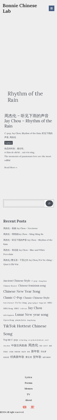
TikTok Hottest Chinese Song (24, 329)
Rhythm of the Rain (31, 133)
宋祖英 (5, 352)
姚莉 (50, 346)
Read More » (10, 168)
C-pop (7, 133)
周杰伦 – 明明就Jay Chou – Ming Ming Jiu (23, 234)
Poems (28, 382)
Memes (29, 388)
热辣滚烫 (6, 357)
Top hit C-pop (10, 339)
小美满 (11, 352)
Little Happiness (8, 315)
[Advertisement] (28, 45)
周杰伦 (13, 137)
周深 (40, 346)
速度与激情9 (47, 357)
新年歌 (35, 351)
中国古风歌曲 (19, 345)
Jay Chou (16, 133)
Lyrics (8, 142)
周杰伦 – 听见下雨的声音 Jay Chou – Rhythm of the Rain (28, 120)
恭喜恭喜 (17, 352)
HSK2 (16, 308)
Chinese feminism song (32, 285)
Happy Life (42, 303)
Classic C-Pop (12, 297)
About (28, 400)
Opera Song (8, 320)
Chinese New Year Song (21, 291)
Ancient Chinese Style (16, 280)
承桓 (28, 352)
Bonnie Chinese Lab (20, 8)
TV (28, 394)
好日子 (45, 346)
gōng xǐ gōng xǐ (33, 303)
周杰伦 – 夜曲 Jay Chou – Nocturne (20, 228)
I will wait (23, 309)
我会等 (23, 352)
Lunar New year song (31, 314)
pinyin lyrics (20, 320)
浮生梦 (43, 351)
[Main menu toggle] (51, 8)
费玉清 (28, 357)
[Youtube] (25, 407)
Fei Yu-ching (21, 303)
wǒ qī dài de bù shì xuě (36, 340)
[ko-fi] (32, 407)
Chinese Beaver (10, 286)
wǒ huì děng (23, 340)
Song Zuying (31, 320)
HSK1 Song (8, 308)
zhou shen (6, 346)
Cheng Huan (43, 281)
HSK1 (49, 303)
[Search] (49, 203)
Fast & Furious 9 (8, 303)
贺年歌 (37, 357)
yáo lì (46, 340)
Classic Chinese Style (36, 297)
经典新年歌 (17, 357)
